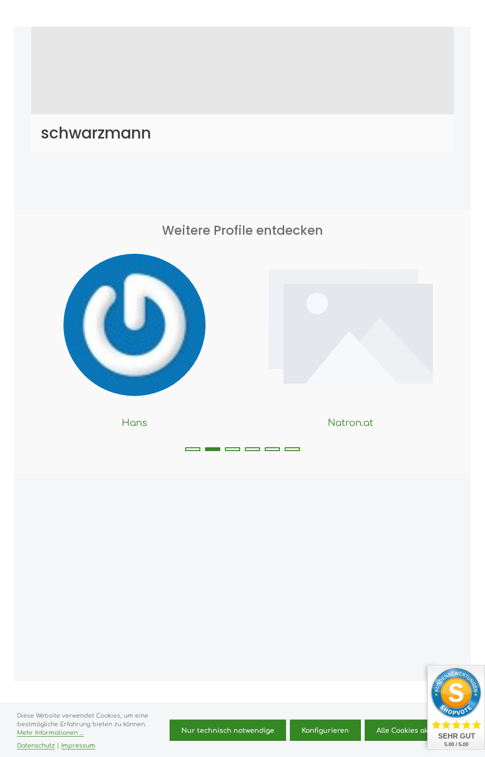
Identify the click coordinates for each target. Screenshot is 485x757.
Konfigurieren (325, 730)
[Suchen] (359, 13)
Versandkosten (215, 695)
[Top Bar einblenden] (444, 13)
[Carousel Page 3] (232, 449)
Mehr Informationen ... (50, 732)
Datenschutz (36, 745)
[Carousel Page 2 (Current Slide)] (212, 449)
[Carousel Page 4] (252, 449)
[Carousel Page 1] (192, 449)
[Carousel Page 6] (292, 449)
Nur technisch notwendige (227, 730)
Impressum (78, 745)
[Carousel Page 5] (272, 449)
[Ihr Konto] (401, 13)
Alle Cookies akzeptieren (419, 730)
